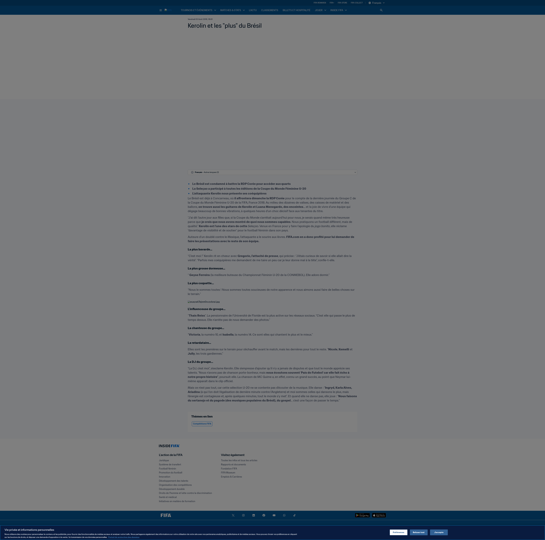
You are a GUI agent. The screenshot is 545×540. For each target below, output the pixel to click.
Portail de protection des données (123, 537)
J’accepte (439, 532)
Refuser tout (419, 532)
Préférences (398, 532)
